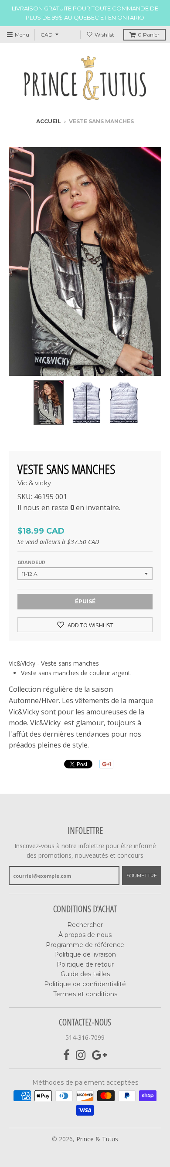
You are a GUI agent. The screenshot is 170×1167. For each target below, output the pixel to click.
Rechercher (85, 925)
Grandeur (31, 562)
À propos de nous (85, 935)
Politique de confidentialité (85, 984)
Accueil (48, 121)
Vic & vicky (34, 483)
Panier (149, 34)
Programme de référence (85, 945)
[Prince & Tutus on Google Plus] (99, 1055)
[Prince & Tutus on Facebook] (66, 1055)
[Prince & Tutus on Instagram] (81, 1055)
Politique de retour (85, 964)
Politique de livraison (85, 954)
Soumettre (141, 876)
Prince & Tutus (97, 1139)
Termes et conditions (85, 994)
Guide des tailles (85, 974)
